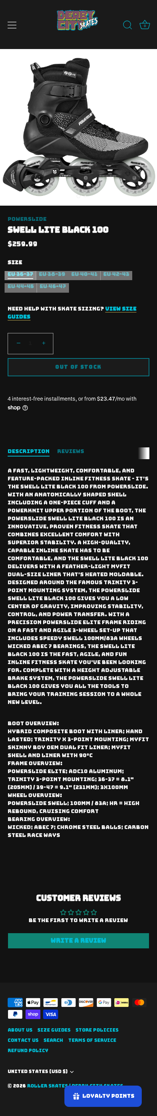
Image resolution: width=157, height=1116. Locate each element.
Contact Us (23, 1040)
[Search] (127, 26)
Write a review (78, 941)
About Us (20, 1030)
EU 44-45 (21, 286)
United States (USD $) (37, 1072)
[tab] (32, 451)
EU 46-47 (53, 286)
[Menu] (12, 25)
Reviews (70, 451)
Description (29, 451)
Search (53, 1040)
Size (15, 262)
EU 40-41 (84, 274)
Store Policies (97, 1030)
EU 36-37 (20, 274)
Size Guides (53, 1030)
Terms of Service (92, 1040)
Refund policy (28, 1051)
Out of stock (78, 367)
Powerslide (27, 219)
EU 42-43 (116, 274)
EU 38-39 (52, 274)
